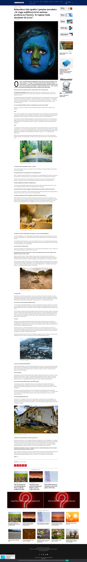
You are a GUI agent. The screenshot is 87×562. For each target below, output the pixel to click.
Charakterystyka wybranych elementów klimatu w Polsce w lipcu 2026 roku (35, 487)
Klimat (15, 6)
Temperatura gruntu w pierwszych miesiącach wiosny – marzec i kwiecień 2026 (43, 541)
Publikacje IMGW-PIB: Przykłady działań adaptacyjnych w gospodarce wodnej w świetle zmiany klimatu (66, 71)
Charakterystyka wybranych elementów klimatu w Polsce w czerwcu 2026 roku (57, 524)
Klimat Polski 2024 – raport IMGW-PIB (66, 54)
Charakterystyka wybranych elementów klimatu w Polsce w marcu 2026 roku (71, 541)
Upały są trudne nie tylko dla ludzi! (13, 541)
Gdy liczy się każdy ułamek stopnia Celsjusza (57, 541)
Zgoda (67, 560)
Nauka (19, 6)
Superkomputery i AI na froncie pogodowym (10, 556)
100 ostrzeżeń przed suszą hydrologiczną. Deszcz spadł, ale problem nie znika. (20, 487)
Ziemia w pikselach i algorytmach (64, 96)
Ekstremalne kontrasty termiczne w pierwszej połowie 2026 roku (50, 486)
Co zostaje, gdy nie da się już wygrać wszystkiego (28, 541)
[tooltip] (66, 2)
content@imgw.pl (43, 551)
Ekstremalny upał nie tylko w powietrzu (71, 524)
